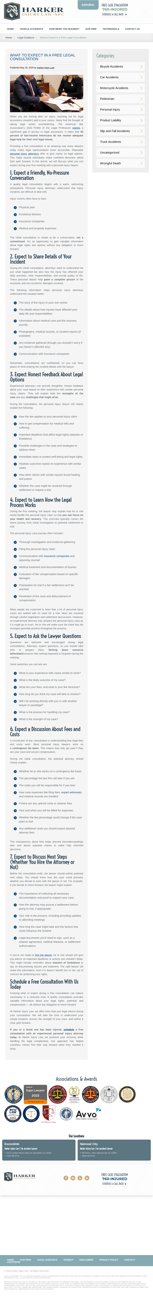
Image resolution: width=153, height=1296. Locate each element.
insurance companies (56, 556)
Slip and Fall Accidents (115, 131)
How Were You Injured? (64, 29)
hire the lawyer (43, 955)
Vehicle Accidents (31, 29)
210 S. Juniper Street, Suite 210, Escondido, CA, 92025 (29, 1153)
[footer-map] (76, 1225)
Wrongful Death (110, 163)
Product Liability (110, 120)
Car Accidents (109, 77)
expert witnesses (71, 792)
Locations (13, 1262)
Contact (129, 1260)
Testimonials (110, 29)
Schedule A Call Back (112, 14)
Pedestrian (107, 98)
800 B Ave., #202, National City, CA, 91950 (99, 1153)
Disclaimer (86, 1260)
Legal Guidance (25, 37)
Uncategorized (109, 152)
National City (89, 1144)
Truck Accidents (110, 141)
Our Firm (91, 29)
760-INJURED (114, 9)
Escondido (11, 1144)
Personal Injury (110, 109)
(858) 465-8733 (88, 1156)
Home (10, 29)
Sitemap (68, 1260)
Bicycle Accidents (111, 66)
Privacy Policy (108, 1260)
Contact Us (132, 29)
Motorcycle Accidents (114, 88)
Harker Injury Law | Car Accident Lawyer (20, 1148)
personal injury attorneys (24, 153)
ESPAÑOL (88, 4)
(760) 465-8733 (13, 1156)
